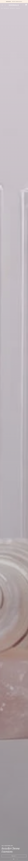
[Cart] (25, 5)
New (2, 8)
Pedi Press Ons (12, 8)
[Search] (5, 5)
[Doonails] (14, 5)
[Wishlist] (23, 5)
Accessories (18, 8)
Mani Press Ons (6, 8)
